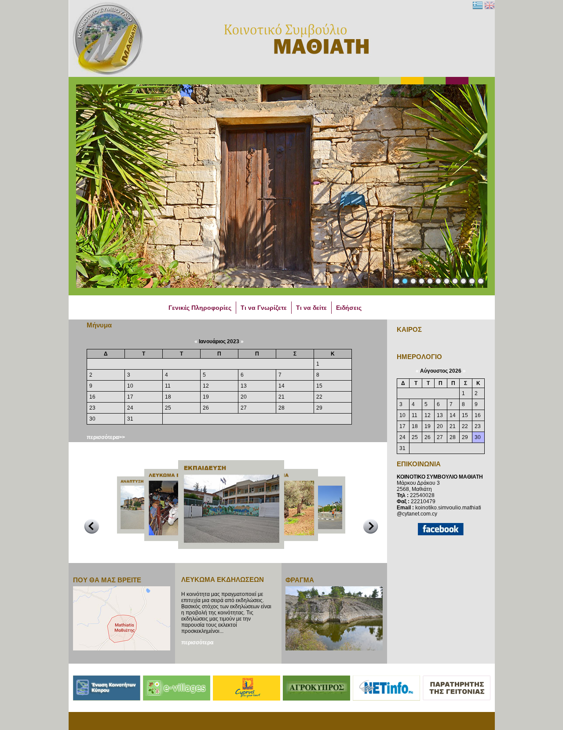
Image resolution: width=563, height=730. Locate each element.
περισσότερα (197, 642)
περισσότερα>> (106, 437)
